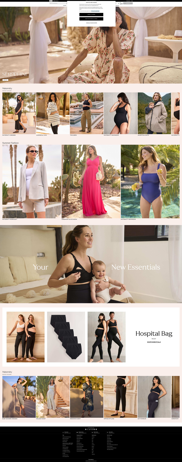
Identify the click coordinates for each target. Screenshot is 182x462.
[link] (119, 3)
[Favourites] (116, 3)
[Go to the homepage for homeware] (55, 0)
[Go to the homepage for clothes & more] (50, 0)
